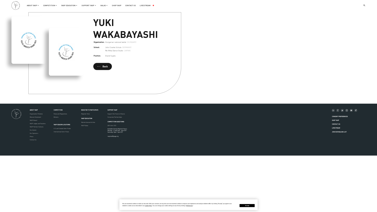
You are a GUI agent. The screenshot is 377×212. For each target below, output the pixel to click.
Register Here (85, 114)
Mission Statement (35, 117)
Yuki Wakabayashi (28, 9)
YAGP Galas (84, 125)
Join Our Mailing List (339, 132)
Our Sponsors (34, 133)
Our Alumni (33, 130)
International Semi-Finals (61, 131)
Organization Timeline (36, 114)
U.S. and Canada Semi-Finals (62, 128)
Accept (247, 205)
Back (105, 66)
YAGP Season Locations (62, 124)
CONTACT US (130, 5)
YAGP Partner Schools (36, 127)
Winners (56, 117)
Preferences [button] (189, 205)
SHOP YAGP (116, 5)
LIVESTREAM (145, 5)
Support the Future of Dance (116, 114)
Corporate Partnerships (115, 117)
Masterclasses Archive (88, 122)
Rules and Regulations (60, 114)
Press (31, 136)
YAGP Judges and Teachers (38, 123)
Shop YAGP (335, 120)
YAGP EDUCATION (86, 118)
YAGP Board (33, 120)
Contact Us (33, 140)
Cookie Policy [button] (148, 205)
